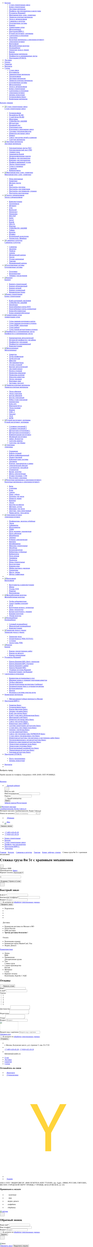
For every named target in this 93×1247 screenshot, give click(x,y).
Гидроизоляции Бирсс (17, 97)
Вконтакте (10, 1073)
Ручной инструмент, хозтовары (21, 33)
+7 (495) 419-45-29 (12, 832)
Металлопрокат (15, 29)
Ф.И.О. (3, 895)
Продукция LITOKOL (17, 58)
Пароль (7, 796)
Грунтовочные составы (18, 23)
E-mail (3, 991)
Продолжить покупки (21, 1246)
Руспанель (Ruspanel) (17, 13)
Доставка (8, 60)
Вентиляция (13, 44)
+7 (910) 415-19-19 (12, 834)
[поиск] (38, 813)
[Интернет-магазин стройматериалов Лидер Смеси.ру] (13, 809)
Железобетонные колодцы (19, 46)
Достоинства (5, 1009)
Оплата (7, 62)
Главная (3, 852)
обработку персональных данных (27, 902)
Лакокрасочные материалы (19, 74)
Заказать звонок (6, 826)
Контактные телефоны (9, 897)
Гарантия (8, 64)
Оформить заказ (6, 1246)
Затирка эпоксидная (17, 95)
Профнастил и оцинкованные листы (23, 56)
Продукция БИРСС (16, 31)
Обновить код (5, 1034)
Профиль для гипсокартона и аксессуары (25, 11)
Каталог (8, 3)
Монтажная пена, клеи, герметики (22, 15)
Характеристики (6, 949)
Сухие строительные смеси (19, 5)
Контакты (8, 66)
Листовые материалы (17, 9)
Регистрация (22, 803)
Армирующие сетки (17, 27)
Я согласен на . (21, 902)
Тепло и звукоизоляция (18, 19)
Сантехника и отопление (18, 35)
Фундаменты (14, 72)
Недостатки (4, 1013)
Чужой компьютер (14, 798)
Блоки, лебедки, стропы (51, 852)
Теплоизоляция (15, 76)
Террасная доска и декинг (19, 50)
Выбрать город (6, 770)
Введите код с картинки (9, 1032)
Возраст (3, 900)
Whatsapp (10, 818)
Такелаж (37, 852)
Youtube (9, 1179)
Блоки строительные (17, 7)
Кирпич (12, 25)
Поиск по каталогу (7, 813)
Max (8, 822)
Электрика (13, 38)
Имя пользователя (11, 793)
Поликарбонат (14, 48)
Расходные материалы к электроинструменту (26, 40)
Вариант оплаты (6, 872)
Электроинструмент (17, 42)
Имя (2, 988)
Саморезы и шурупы (17, 21)
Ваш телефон (5, 1227)
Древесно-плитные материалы (21, 17)
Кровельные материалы (18, 54)
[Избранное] (1, 777)
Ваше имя (4, 1225)
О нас (7, 1058)
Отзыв (2, 1018)
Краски (12, 52)
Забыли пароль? (11, 803)
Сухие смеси (14, 70)
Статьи (7, 68)
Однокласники (12, 1075)
